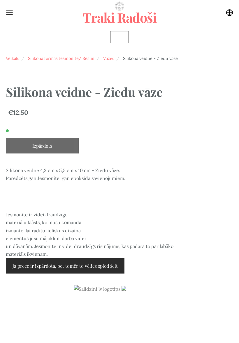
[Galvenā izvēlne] (9, 13)
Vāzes (108, 58)
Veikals (12, 58)
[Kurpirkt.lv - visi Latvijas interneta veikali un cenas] (143, 289)
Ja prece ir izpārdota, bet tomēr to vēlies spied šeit (65, 266)
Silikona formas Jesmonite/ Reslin (61, 58)
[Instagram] (119, 305)
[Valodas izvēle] (230, 13)
